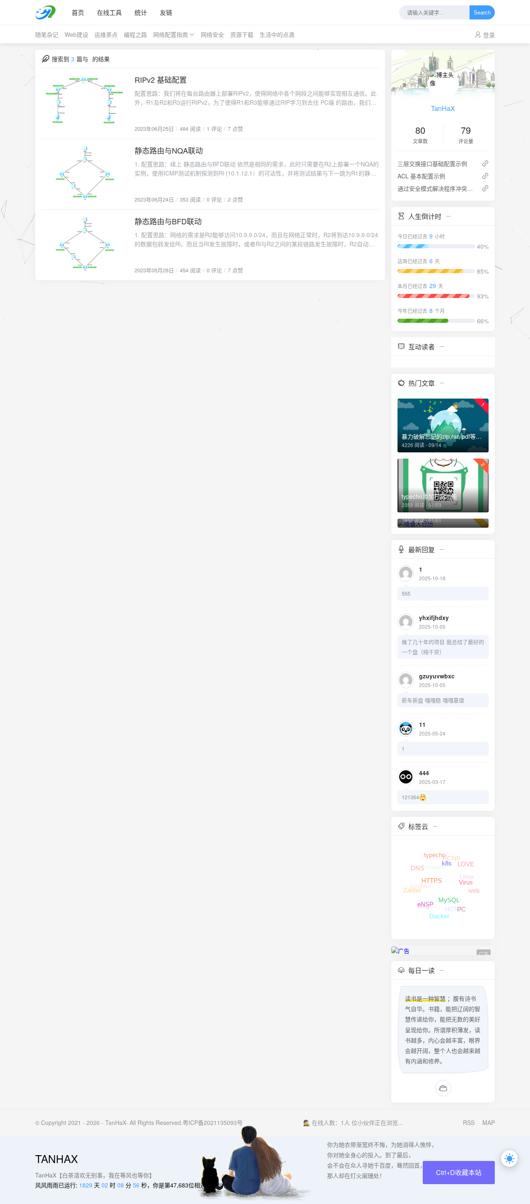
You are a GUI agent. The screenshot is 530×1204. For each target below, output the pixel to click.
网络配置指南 (170, 34)
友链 (166, 12)
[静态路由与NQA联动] (84, 174)
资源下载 (241, 34)
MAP (488, 1122)
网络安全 (212, 34)
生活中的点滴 (277, 34)
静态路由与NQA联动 (169, 150)
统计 (141, 12)
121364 (410, 797)
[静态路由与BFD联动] (84, 245)
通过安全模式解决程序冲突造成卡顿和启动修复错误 (436, 188)
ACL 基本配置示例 (421, 176)
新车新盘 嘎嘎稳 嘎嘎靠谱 (433, 700)
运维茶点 (106, 34)
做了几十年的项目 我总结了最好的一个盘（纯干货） (443, 647)
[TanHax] (48, 12)
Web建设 (76, 34)
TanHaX (443, 108)
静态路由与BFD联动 (168, 221)
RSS (469, 1122)
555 (406, 593)
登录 (489, 35)
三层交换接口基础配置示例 (432, 163)
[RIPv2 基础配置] (84, 103)
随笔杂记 (46, 34)
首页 (78, 12)
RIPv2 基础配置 (161, 79)
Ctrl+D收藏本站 (459, 1172)
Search (482, 13)
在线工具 (109, 12)
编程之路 (135, 34)
